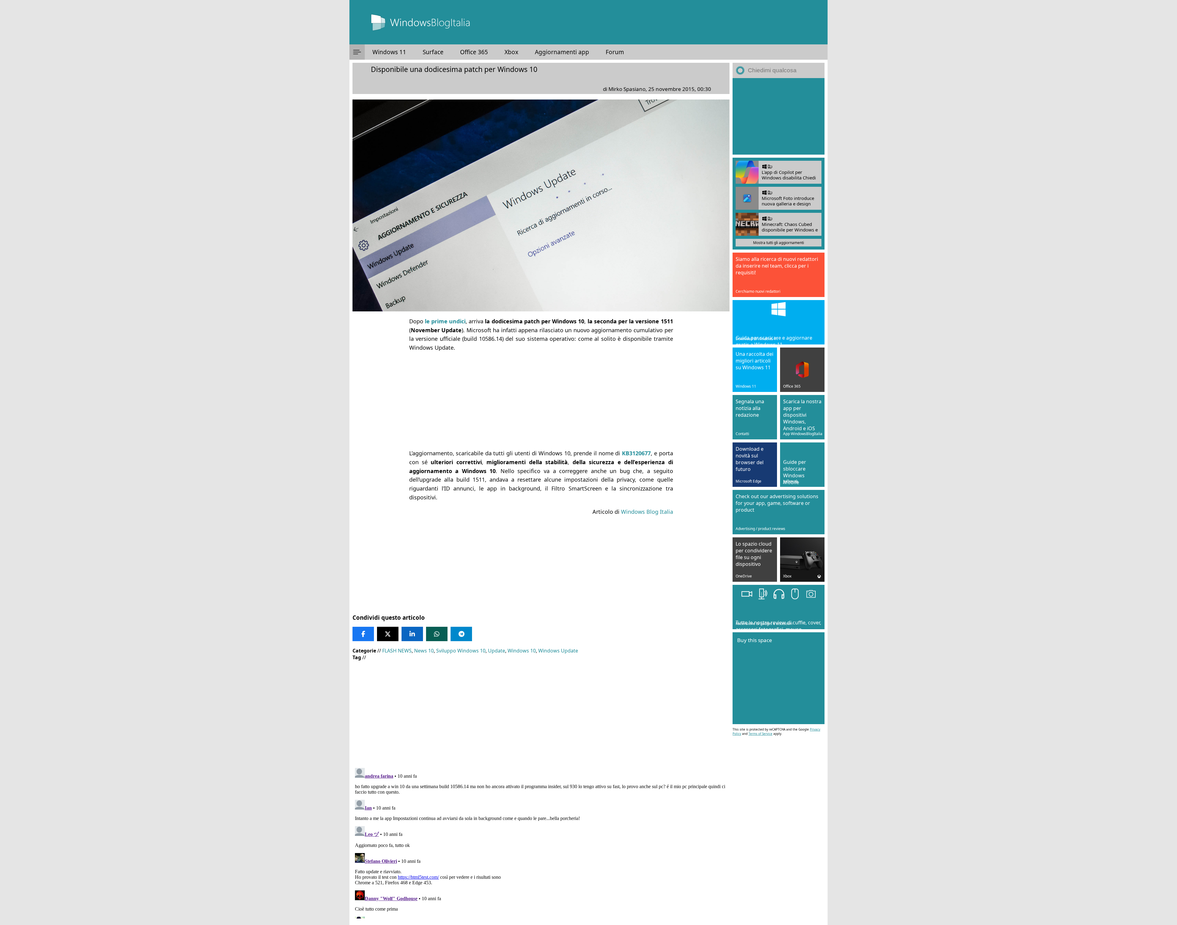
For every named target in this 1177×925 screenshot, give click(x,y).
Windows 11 (389, 52)
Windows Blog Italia (647, 511)
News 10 (424, 650)
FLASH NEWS (397, 650)
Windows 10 (522, 650)
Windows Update (558, 650)
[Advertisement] (541, 400)
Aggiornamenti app (562, 52)
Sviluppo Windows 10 (461, 650)
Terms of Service (760, 733)
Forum (615, 52)
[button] (357, 52)
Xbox (511, 52)
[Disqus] (540, 842)
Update (496, 650)
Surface (433, 52)
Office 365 (474, 52)
